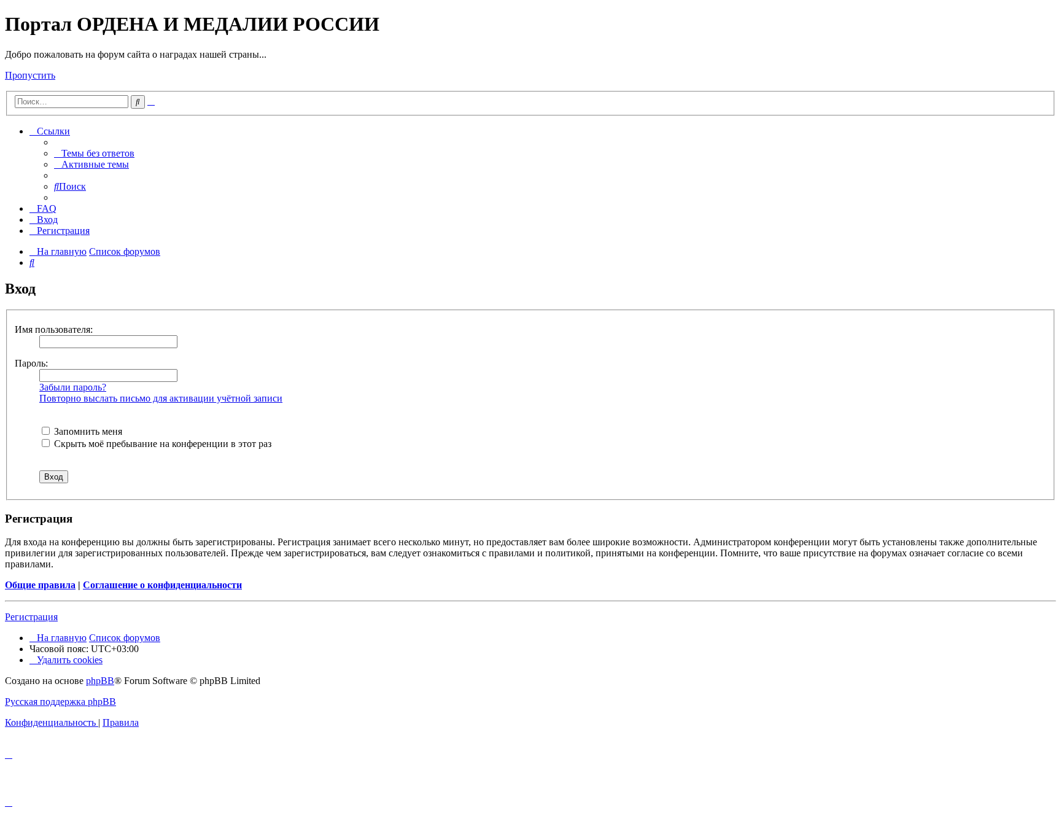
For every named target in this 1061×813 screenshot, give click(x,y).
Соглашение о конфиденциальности (162, 585)
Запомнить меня (87, 431)
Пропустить (30, 75)
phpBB (100, 680)
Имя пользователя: (54, 329)
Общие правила (40, 585)
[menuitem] (94, 153)
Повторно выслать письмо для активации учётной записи (160, 398)
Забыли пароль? (72, 387)
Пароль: (31, 363)
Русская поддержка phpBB (60, 701)
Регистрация (31, 617)
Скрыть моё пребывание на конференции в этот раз (161, 443)
